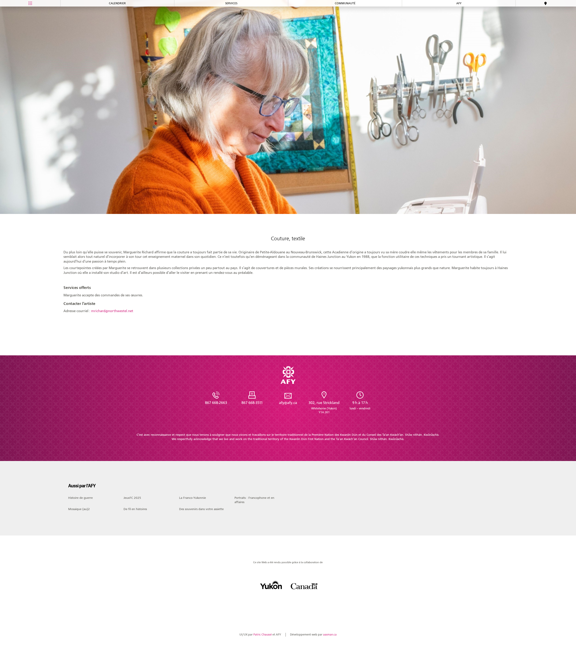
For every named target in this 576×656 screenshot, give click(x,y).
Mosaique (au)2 (79, 509)
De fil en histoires (135, 509)
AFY (458, 3)
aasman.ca (330, 634)
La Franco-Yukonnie (192, 498)
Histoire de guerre (80, 498)
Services (231, 3)
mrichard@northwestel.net (112, 311)
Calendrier (117, 3)
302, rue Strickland (324, 407)
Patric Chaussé (262, 634)
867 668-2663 (216, 403)
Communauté (345, 3)
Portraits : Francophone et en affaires (254, 500)
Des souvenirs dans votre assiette (201, 509)
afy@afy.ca (288, 403)
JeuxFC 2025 (132, 498)
